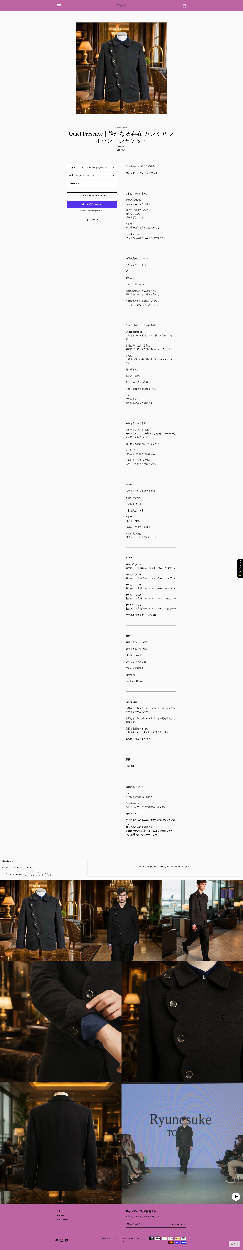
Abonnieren (176, 1224)
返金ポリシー (62, 1219)
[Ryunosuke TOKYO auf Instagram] (61, 1240)
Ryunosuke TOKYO (125, 1238)
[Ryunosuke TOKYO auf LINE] (56, 1240)
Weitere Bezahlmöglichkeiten (92, 211)
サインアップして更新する (141, 1211)
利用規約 (60, 1215)
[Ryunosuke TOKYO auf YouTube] (66, 1240)
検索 (58, 1211)
